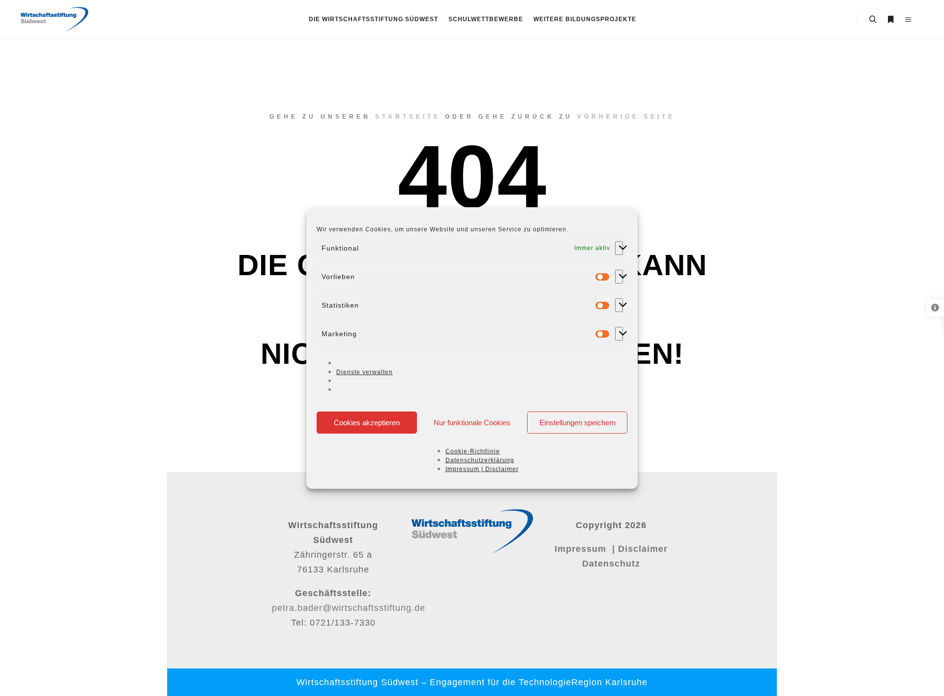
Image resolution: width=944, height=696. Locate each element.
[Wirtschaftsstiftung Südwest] (54, 19)
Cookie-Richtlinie (472, 451)
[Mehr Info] (890, 19)
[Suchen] (873, 19)
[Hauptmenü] (908, 19)
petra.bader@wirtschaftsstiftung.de (348, 608)
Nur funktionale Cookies (472, 422)
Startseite (408, 116)
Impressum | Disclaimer (482, 469)
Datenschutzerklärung (479, 460)
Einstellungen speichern (577, 422)
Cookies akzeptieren (367, 422)
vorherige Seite (626, 116)
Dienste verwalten (364, 372)
